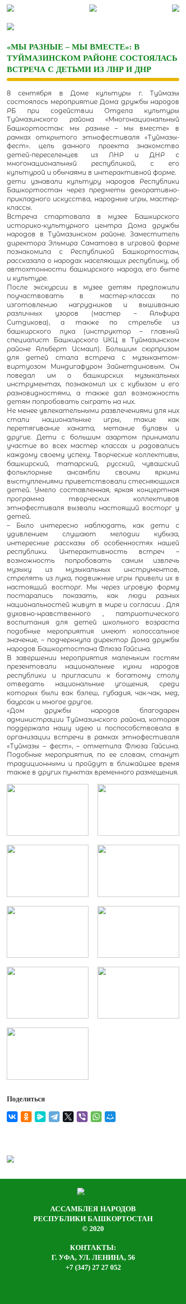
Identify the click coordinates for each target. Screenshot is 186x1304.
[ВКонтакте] (12, 1116)
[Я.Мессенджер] (40, 1116)
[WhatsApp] (96, 1116)
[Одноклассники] (26, 1116)
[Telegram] (54, 1116)
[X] (68, 1116)
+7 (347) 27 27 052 (93, 1267)
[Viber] (82, 1116)
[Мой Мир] (110, 1116)
